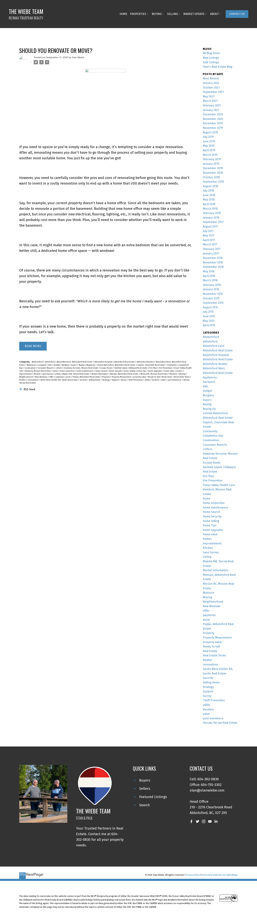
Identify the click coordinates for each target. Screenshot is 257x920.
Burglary (66, 365)
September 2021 (213, 92)
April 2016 (209, 276)
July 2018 (208, 190)
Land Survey (47, 374)
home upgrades (155, 371)
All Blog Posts (211, 53)
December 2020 (213, 114)
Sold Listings (211, 62)
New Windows (41, 377)
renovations (33, 380)
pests (69, 377)
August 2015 (210, 307)
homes (179, 371)
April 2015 (209, 325)
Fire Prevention (166, 368)
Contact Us (237, 13)
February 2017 (212, 249)
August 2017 (210, 226)
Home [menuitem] (123, 14)
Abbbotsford (37, 362)
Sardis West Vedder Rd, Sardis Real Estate (59, 380)
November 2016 (213, 262)
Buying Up (90, 365)
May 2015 (208, 320)
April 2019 (209, 150)
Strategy (106, 380)
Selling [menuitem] (172, 14)
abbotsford (50, 362)
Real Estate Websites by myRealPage (219, 875)
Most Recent (211, 78)
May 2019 (209, 145)
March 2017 (210, 244)
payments (60, 377)
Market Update (194, 14)
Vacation (156, 380)
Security (83, 380)
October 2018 (211, 177)
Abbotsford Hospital (103, 362)
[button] (237, 14)
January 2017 (211, 253)
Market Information (100, 374)
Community (172, 365)
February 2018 (212, 213)
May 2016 (209, 271)
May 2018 (209, 199)
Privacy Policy (192, 875)
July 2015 (208, 311)
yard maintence (175, 380)
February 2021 (212, 105)
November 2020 (213, 119)
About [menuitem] (214, 14)
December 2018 (213, 168)
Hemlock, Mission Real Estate (38, 371)
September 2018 (213, 181)
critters (59, 368)
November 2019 (213, 128)
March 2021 (210, 101)
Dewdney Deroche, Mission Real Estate (81, 368)
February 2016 (212, 285)
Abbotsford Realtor (145, 362)
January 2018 (211, 217)
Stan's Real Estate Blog (217, 66)
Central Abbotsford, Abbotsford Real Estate (116, 365)
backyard (42, 365)
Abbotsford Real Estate (124, 362)
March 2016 (210, 280)
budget (57, 365)
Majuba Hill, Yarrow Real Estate (76, 374)
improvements (26, 374)
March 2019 (210, 155)
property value (140, 377)
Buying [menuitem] (157, 14)
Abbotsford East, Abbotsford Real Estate (75, 362)
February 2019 (212, 159)
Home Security (115, 371)
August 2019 (210, 132)
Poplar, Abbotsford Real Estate (87, 377)
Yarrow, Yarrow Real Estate (220, 722)
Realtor (22, 380)
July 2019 (208, 136)
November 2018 (213, 172)
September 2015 (213, 302)
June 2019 (209, 141)
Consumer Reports (45, 368)
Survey (124, 380)
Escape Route (106, 368)
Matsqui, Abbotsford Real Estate (124, 374)
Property (106, 377)
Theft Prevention (135, 380)
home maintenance (85, 371)
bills (50, 365)
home (55, 371)
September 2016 (213, 267)
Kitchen (37, 374)
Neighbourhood (26, 377)
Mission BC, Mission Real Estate (154, 374)
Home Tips (142, 371)
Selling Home (95, 380)
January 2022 (211, 83)
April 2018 (209, 204)
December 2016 (213, 258)
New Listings (211, 57)
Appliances (32, 365)
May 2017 (208, 235)
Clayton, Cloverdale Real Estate (151, 365)
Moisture (174, 374)
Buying (82, 365)
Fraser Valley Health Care (219, 485)
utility (147, 380)
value (163, 380)
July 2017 (208, 231)
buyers (74, 365)
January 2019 (211, 163)
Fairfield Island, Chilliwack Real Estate (131, 368)
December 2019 (213, 123)
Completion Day (213, 435)
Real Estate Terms (182, 377)
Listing (58, 374)
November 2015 (213, 294)
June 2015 (209, 316)
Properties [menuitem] (138, 14)
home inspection (67, 371)
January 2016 (211, 289)
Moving (182, 374)
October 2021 (211, 87)
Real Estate (167, 377)
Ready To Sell (154, 377)
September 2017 (213, 222)
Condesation (30, 368)
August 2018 (210, 186)
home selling (130, 371)
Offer (51, 377)
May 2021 (208, 96)
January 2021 (211, 110)
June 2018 (209, 195)
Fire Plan (153, 368)
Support (115, 380)
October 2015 (211, 298)
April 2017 (209, 240)
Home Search (101, 371)
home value (169, 371)
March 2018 (210, 208)
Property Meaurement (122, 377)
